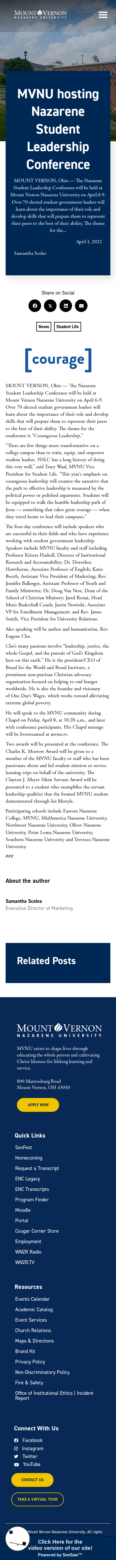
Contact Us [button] (32, 1480)
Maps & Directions (34, 1340)
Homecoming (28, 1157)
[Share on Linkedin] (65, 305)
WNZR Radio (28, 1252)
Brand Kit (25, 1351)
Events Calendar (32, 1299)
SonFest (23, 1147)
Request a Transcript (37, 1168)
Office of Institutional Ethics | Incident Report (54, 1396)
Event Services (31, 1320)
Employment (28, 1241)
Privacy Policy (30, 1361)
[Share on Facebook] (34, 305)
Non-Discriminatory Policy (42, 1372)
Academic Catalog (34, 1309)
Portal (21, 1220)
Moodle (23, 1210)
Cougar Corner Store (37, 1231)
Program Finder (32, 1199)
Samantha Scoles (30, 253)
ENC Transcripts (32, 1189)
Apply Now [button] (38, 1105)
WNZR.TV (25, 1262)
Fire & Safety (29, 1382)
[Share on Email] (81, 305)
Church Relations (33, 1330)
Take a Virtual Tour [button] (37, 1499)
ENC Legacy (27, 1178)
